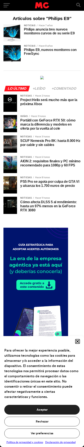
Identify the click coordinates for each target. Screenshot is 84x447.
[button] (77, 341)
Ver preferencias (42, 433)
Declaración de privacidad (60, 442)
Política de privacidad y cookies (24, 442)
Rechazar (42, 421)
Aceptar (42, 409)
